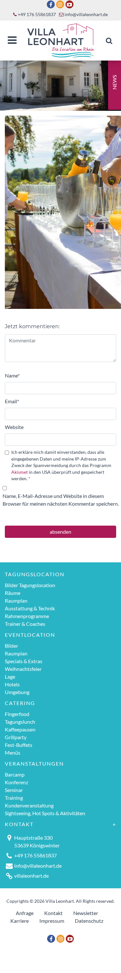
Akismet (19, 472)
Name (12, 375)
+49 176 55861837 (36, 14)
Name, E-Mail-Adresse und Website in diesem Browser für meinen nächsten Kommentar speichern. (61, 500)
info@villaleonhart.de (86, 14)
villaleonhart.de (31, 876)
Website (14, 427)
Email (12, 401)
